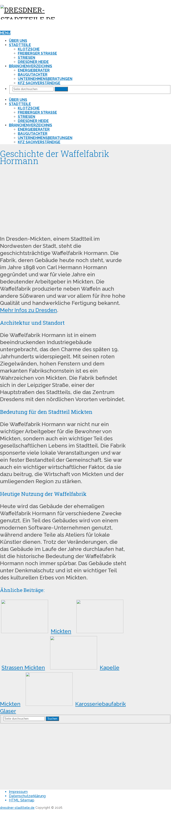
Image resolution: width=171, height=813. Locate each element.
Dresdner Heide (33, 62)
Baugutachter (32, 74)
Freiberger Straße (37, 53)
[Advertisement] (63, 199)
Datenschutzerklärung (27, 796)
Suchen (61, 89)
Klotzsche (29, 49)
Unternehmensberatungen (45, 79)
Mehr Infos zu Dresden (28, 310)
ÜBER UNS (18, 41)
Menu (5, 33)
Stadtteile (20, 45)
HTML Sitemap (21, 800)
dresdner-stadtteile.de (17, 807)
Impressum (18, 792)
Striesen (26, 57)
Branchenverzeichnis (30, 66)
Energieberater (34, 70)
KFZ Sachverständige (39, 83)
